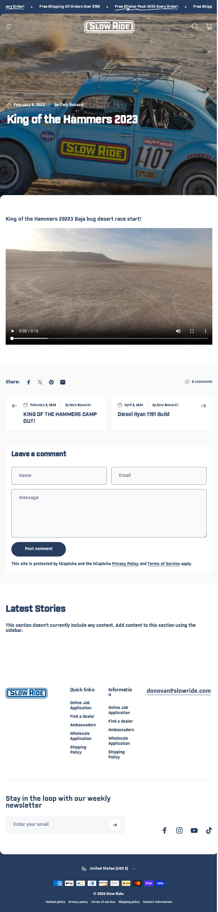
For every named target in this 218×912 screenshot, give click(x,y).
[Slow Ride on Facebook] (164, 830)
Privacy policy (78, 902)
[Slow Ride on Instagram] (179, 830)
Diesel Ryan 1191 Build (143, 414)
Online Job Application (80, 705)
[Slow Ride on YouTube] (194, 830)
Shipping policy (129, 902)
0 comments (202, 382)
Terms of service (103, 902)
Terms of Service (164, 564)
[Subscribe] (115, 825)
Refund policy (55, 902)
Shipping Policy (78, 750)
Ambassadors (83, 725)
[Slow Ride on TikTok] (209, 830)
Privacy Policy (125, 564)
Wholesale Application (80, 736)
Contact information (157, 902)
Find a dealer (82, 717)
